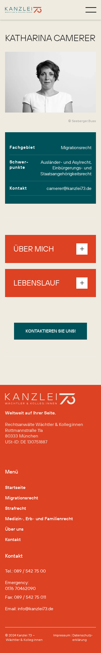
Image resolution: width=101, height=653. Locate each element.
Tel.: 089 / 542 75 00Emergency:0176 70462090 (25, 579)
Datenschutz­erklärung (82, 637)
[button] (50, 249)
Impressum (61, 635)
